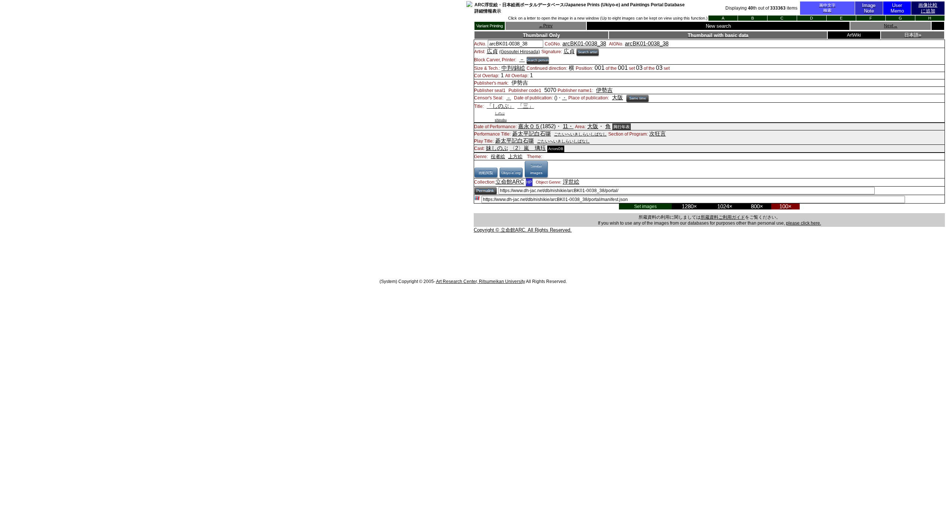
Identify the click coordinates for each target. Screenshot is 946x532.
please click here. (803, 223)
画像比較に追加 (928, 8)
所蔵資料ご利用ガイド (723, 217)
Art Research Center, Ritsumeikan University (480, 281)
